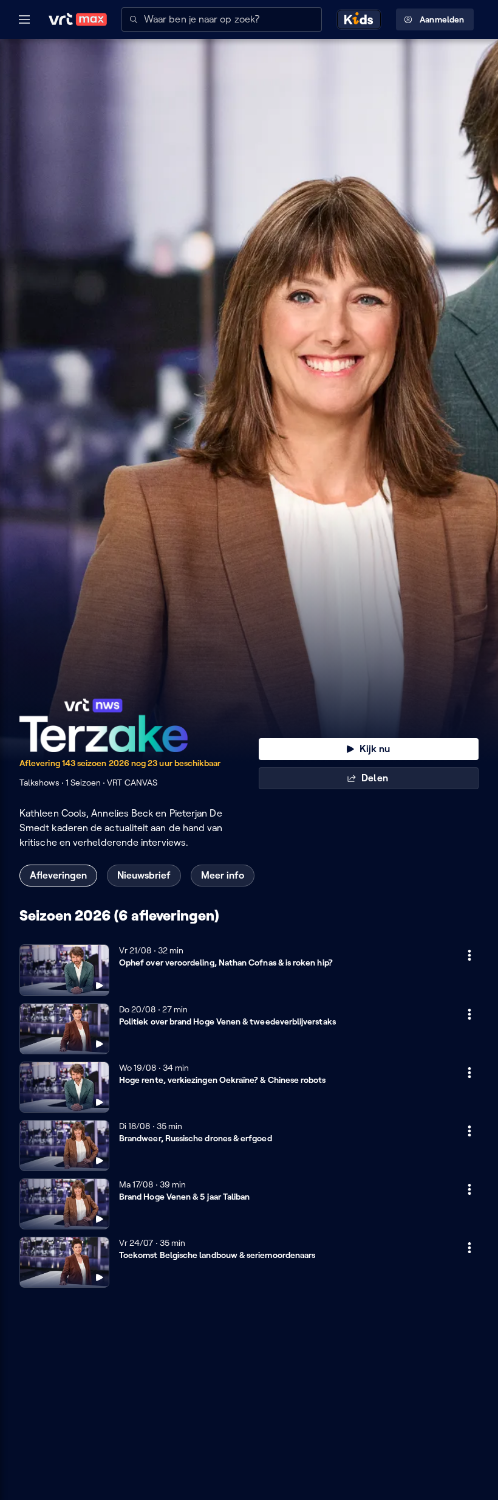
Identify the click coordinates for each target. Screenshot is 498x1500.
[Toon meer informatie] (469, 955)
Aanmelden (442, 19)
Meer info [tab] (222, 875)
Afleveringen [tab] (58, 875)
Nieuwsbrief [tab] (144, 875)
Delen (374, 778)
